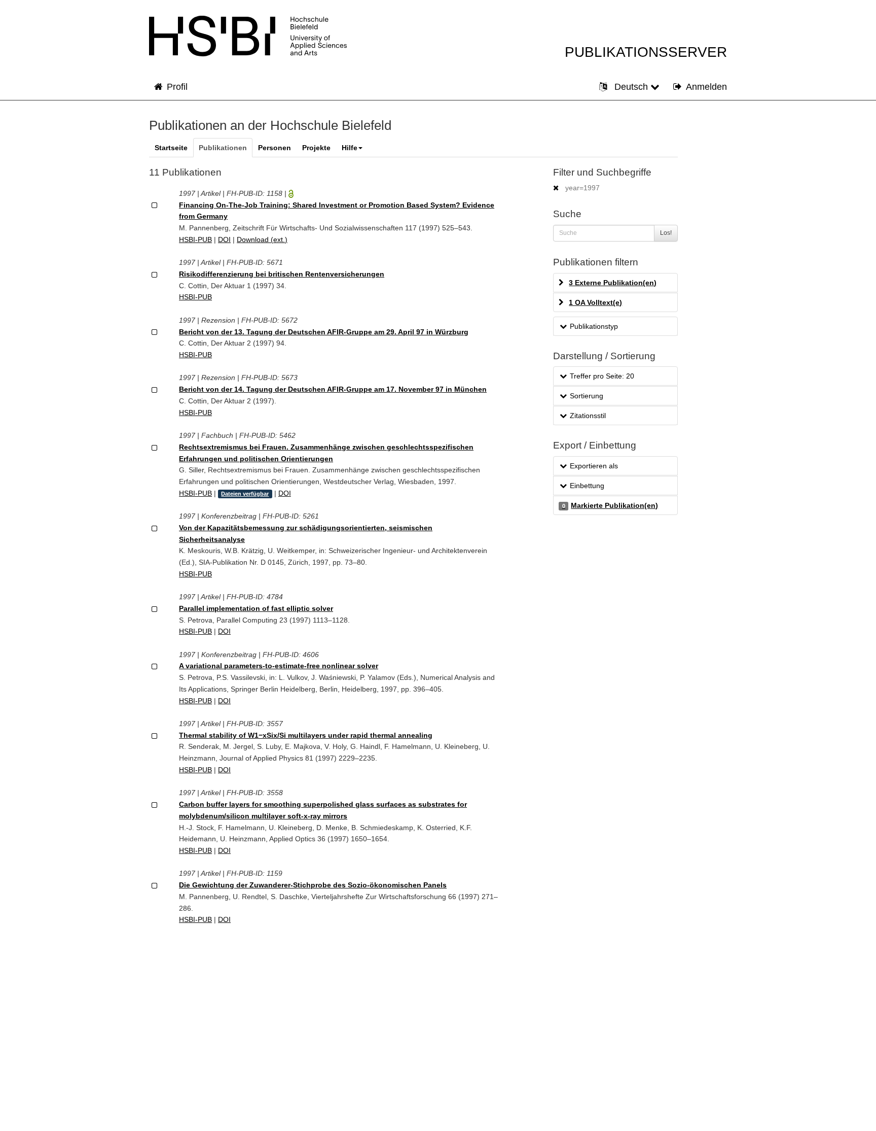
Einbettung (587, 486)
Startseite (171, 148)
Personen (274, 148)
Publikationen (223, 148)
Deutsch (631, 87)
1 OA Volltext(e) (595, 302)
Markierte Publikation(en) (610, 505)
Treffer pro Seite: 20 (602, 376)
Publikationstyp (594, 326)
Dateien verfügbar (245, 494)
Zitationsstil (588, 416)
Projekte (316, 148)
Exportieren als (594, 466)
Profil (177, 87)
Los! (666, 232)
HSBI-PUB (195, 239)
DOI (224, 239)
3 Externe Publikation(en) (612, 283)
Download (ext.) (262, 239)
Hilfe (349, 148)
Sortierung (586, 396)
